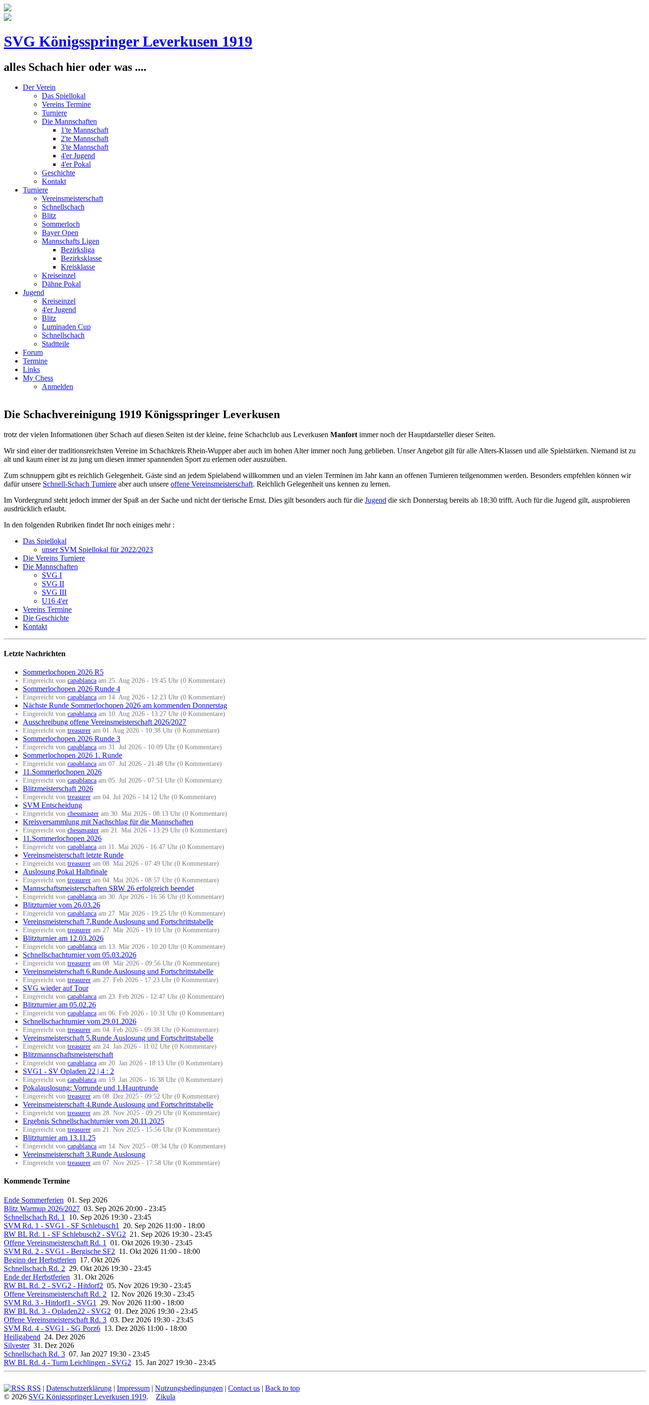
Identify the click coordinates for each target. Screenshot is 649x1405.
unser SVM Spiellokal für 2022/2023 (97, 549)
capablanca (81, 680)
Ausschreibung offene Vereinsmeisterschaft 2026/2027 (104, 722)
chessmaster (83, 813)
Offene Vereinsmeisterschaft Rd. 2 (55, 1294)
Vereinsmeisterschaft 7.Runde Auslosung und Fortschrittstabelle (118, 922)
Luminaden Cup (66, 327)
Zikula (165, 1397)
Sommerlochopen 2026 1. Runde (72, 755)
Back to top (282, 1388)
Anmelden (57, 386)
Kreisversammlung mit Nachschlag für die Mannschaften (108, 822)
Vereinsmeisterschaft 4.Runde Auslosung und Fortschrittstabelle (118, 1104)
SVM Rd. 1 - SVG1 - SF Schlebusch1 (61, 1226)
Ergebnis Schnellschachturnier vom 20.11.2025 (93, 1121)
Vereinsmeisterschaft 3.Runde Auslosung (84, 1154)
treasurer (79, 730)
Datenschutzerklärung (79, 1388)
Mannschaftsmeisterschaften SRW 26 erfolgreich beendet (108, 888)
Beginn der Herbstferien (40, 1260)
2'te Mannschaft (84, 138)
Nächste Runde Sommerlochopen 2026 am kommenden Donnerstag (125, 705)
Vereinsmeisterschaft (72, 198)
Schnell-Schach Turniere (79, 484)
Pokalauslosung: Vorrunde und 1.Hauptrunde (90, 1088)
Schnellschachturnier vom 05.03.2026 (79, 955)
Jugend (375, 500)
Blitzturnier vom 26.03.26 (61, 905)
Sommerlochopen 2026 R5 (63, 672)
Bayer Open (60, 233)
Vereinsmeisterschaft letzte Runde (73, 855)
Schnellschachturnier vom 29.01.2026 (79, 1021)
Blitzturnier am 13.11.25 (59, 1138)
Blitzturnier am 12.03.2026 (63, 938)
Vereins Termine (66, 104)
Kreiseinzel (59, 275)
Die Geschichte (46, 618)
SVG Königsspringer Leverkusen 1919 (128, 41)
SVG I (52, 575)
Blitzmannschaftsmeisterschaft (68, 1055)
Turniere (54, 113)
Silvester (16, 1345)
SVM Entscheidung (52, 805)
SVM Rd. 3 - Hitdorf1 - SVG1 (50, 1303)
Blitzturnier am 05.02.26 (59, 1005)
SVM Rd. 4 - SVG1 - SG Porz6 (52, 1328)
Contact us (244, 1388)
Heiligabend (22, 1337)
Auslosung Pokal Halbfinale (65, 872)
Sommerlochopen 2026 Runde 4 (71, 689)
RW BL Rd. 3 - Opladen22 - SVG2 (57, 1311)
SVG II (53, 584)
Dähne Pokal (61, 284)
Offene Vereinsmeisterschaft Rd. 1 (55, 1243)
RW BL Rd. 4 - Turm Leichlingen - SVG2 (67, 1362)
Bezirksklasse (81, 258)
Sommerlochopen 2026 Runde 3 (71, 739)
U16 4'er (55, 601)
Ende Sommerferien (34, 1200)
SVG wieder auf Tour (55, 988)
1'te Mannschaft (84, 130)
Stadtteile (55, 344)
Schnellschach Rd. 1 (34, 1217)
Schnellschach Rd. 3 (34, 1354)
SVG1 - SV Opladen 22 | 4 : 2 (68, 1071)
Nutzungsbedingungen (189, 1388)
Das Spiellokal (64, 96)
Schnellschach (63, 207)
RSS (33, 1388)
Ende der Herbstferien (37, 1277)
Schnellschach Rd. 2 (34, 1268)
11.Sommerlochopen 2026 (62, 772)
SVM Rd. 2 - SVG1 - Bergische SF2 (59, 1251)
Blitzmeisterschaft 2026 (58, 788)
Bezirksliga (78, 250)
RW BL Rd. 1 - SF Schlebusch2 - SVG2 (65, 1234)
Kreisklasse (78, 267)
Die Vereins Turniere (54, 558)
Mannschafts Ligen (70, 241)
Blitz (49, 215)
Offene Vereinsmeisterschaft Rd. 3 (55, 1320)
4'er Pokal (76, 164)
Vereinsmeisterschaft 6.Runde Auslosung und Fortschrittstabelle (118, 971)
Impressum (133, 1388)
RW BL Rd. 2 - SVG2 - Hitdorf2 (53, 1285)
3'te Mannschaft (84, 147)
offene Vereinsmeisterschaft (212, 484)
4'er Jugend (78, 156)
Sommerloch (61, 224)
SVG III (54, 592)
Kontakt (54, 181)
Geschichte (58, 173)
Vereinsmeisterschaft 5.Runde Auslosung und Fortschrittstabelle (118, 1038)
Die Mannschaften (69, 121)
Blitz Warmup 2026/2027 (42, 1208)
